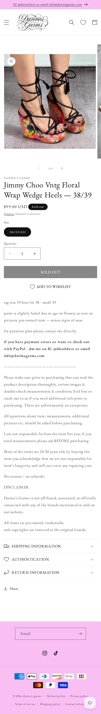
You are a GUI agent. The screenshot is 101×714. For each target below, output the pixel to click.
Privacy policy (79, 696)
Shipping (9, 213)
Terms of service (25, 704)
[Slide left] (39, 168)
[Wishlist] (83, 22)
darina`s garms (32, 696)
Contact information (78, 704)
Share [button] (14, 588)
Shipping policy (50, 704)
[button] (6, 22)
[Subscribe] (80, 634)
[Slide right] (62, 168)
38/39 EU (20, 233)
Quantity (10, 243)
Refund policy (56, 696)
